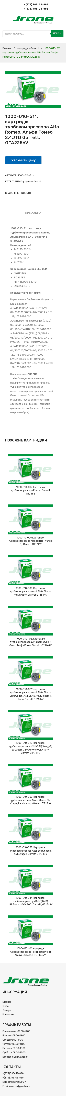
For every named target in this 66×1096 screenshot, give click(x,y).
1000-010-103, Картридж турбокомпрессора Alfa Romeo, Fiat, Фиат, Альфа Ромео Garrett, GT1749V (30, 642)
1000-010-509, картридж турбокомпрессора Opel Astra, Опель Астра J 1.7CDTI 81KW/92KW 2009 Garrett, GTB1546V (52, 117)
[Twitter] (41, 193)
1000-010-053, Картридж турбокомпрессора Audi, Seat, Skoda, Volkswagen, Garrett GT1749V (30, 850)
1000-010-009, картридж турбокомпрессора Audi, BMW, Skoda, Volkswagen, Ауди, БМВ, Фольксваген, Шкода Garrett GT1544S (30, 694)
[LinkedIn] (56, 193)
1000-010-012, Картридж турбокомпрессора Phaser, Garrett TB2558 (30, 490)
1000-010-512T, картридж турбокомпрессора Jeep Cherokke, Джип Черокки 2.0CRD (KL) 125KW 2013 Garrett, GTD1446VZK (58, 117)
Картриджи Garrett (28, 48)
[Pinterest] (46, 193)
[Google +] (51, 193)
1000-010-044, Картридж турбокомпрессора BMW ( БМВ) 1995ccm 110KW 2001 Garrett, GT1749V (30, 901)
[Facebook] (36, 193)
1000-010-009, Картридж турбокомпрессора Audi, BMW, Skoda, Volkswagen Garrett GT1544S (30, 591)
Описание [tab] (33, 213)
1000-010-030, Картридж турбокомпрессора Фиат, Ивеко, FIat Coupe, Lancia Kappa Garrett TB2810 (30, 800)
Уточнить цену (23, 160)
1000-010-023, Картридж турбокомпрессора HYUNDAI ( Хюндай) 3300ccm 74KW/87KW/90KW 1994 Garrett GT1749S (30, 748)
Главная (7, 48)
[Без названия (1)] (33, 89)
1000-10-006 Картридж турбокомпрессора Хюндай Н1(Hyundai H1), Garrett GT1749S (30, 541)
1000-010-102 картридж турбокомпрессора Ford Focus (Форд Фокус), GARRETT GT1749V (30, 952)
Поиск (57, 33)
